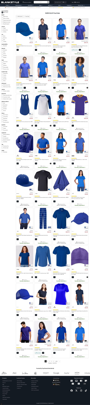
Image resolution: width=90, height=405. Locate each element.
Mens (40, 5)
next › (56, 361)
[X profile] (76, 391)
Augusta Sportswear (7, 20)
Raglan (4, 63)
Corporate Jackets (6, 97)
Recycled (5, 45)
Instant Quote (33, 384)
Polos (4, 80)
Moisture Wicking (6, 134)
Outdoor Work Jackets (7, 99)
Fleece (4, 53)
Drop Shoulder (6, 122)
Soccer (4, 110)
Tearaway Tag (5, 146)
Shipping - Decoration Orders (22, 384)
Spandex (5, 55)
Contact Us (78, 2)
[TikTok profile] (86, 391)
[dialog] (2, 404)
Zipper (4, 28)
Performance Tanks (6, 86)
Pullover (5, 65)
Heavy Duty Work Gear (7, 95)
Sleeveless (5, 118)
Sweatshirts (30, 5)
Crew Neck (5, 126)
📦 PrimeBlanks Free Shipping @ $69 (11, 7)
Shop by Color (80, 5)
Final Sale (27, 16)
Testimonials (5, 399)
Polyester (5, 50)
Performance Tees (6, 85)
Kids (59, 5)
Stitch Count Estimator (35, 390)
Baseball (5, 107)
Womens (49, 5)
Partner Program (5, 392)
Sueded (4, 136)
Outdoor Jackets (6, 91)
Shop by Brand (18, 5)
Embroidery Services (34, 386)
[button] (58, 2)
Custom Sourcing (5, 388)
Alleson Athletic (6, 18)
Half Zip (4, 31)
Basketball (5, 105)
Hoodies (4, 79)
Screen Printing (33, 388)
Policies (4, 395)
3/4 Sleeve (5, 120)
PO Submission (19, 386)
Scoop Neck (5, 130)
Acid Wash (5, 141)
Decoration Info (33, 382)
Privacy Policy (5, 393)
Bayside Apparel (6, 24)
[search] (48, 2)
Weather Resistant (6, 140)
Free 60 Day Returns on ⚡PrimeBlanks (34, 7)
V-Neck (4, 128)
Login (73, 2)
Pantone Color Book (34, 380)
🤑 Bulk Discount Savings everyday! (79, 7)
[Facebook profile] (72, 391)
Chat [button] (65, 2)
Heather (4, 57)
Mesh (4, 52)
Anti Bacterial (5, 138)
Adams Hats (5, 16)
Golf (4, 103)
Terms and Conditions (6, 397)
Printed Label (5, 148)
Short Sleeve (5, 114)
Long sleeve (5, 116)
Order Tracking (19, 380)
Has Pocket (5, 61)
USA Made (5, 152)
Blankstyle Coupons (6, 386)
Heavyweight (5, 67)
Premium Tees (6, 69)
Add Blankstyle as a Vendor (7, 380)
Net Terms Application (6, 390)
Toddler (4, 41)
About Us (4, 382)
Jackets (4, 77)
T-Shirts (7, 5)
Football (5, 108)
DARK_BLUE (5, 12)
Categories (69, 5)
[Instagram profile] (81, 391)
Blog (3, 384)
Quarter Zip (5, 30)
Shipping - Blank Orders (21, 382)
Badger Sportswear (6, 22)
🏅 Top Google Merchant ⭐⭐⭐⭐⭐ (56, 7)
